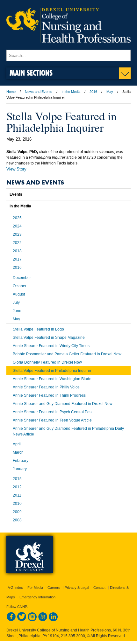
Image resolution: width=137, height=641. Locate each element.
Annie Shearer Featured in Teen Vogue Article (52, 420)
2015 (17, 479)
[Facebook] (11, 620)
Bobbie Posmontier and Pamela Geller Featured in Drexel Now (67, 354)
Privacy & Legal (77, 587)
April (17, 444)
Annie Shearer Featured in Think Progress (49, 395)
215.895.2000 (73, 636)
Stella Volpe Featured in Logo (38, 329)
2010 (17, 503)
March (18, 452)
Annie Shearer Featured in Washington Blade (52, 379)
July (16, 302)
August (19, 294)
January (20, 469)
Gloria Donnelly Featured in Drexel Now (47, 362)
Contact (99, 587)
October (19, 286)
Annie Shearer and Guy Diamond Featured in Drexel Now (62, 403)
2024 (17, 226)
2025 (17, 218)
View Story (16, 169)
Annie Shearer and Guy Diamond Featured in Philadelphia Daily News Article (68, 431)
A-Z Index (15, 587)
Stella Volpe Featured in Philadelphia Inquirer (52, 370)
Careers (53, 587)
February (20, 460)
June (17, 311)
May (109, 92)
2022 (17, 242)
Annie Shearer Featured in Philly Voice (46, 387)
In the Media (70, 92)
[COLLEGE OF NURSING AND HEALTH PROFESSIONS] (68, 47)
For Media (35, 587)
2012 (17, 487)
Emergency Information (37, 597)
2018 (17, 251)
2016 (93, 92)
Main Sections (31, 72)
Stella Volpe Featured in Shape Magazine (49, 337)
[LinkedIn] (53, 620)
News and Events (38, 92)
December (22, 277)
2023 (17, 234)
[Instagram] (32, 620)
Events (16, 194)
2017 (17, 259)
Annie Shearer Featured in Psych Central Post (52, 412)
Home (11, 92)
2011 (17, 495)
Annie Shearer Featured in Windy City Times (51, 346)
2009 (17, 512)
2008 (17, 520)
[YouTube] (42, 620)
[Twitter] (21, 620)
